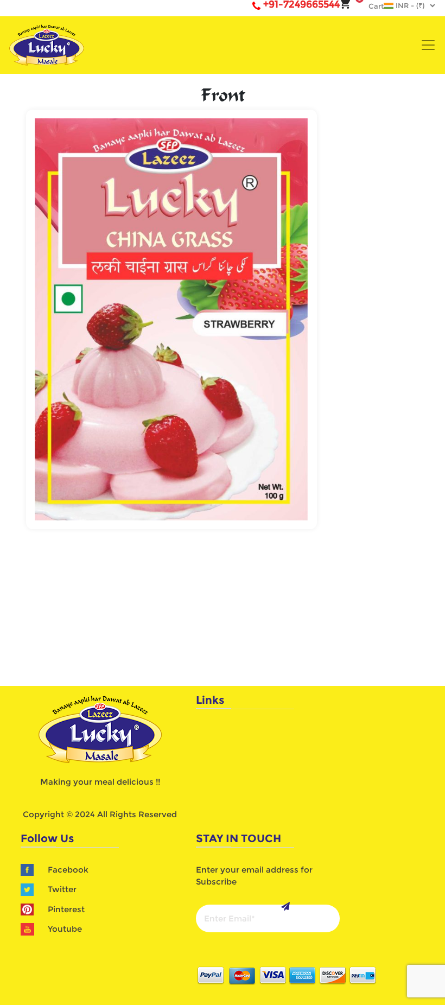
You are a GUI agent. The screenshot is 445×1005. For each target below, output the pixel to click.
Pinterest (66, 909)
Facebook (68, 869)
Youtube (65, 929)
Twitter (62, 889)
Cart (371, 6)
